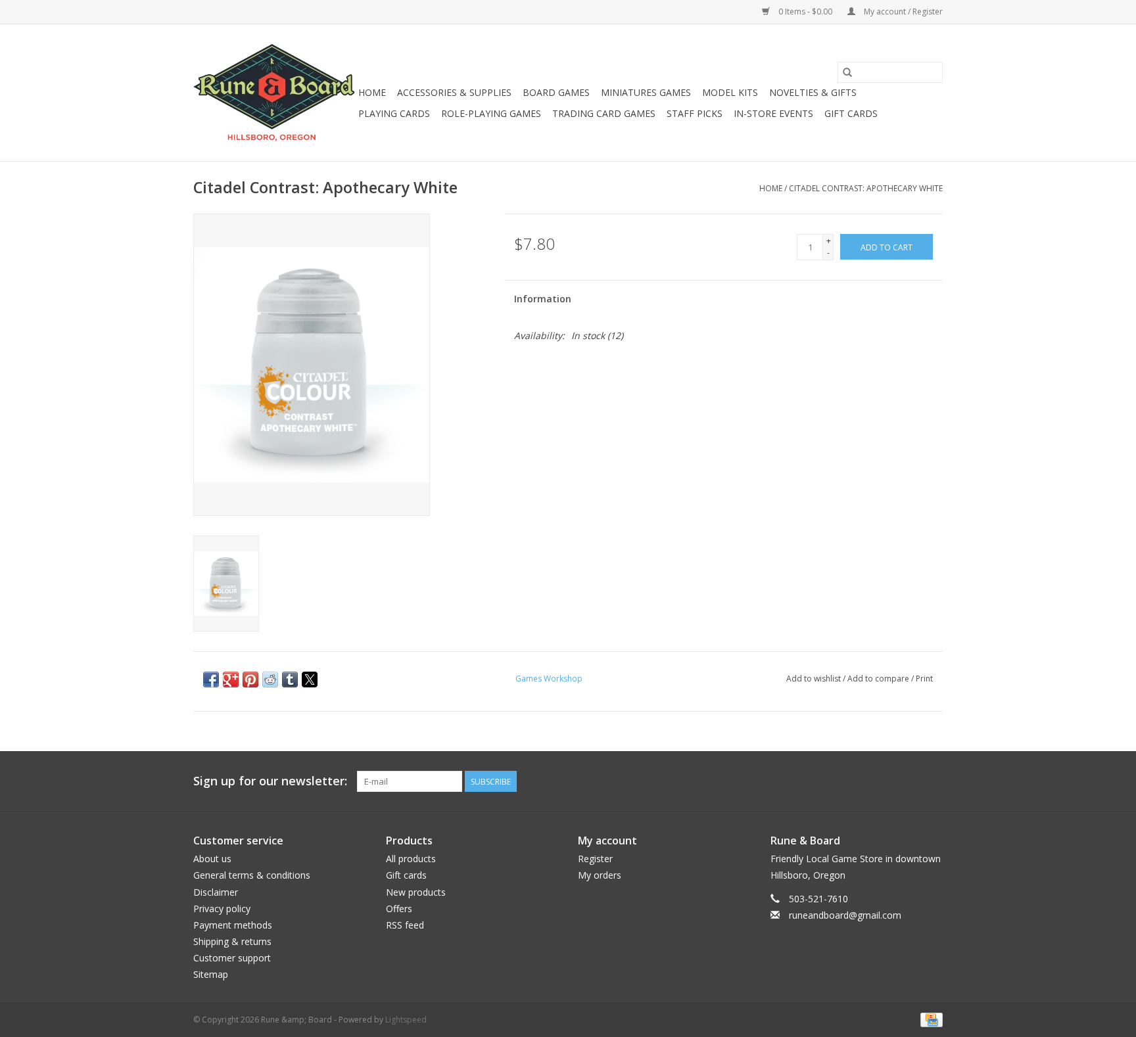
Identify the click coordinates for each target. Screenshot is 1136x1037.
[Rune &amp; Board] (273, 92)
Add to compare (879, 678)
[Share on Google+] (231, 679)
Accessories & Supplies (454, 92)
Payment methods (232, 925)
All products (411, 858)
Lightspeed (406, 1019)
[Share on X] (310, 679)
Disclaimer (215, 892)
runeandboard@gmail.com (845, 915)
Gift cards (851, 113)
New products (416, 892)
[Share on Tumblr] (290, 679)
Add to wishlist (814, 678)
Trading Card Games (603, 113)
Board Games (556, 92)
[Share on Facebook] (211, 679)
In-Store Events (773, 113)
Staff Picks (694, 113)
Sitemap (210, 974)
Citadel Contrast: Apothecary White (866, 188)
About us (212, 858)
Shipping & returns (232, 941)
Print (924, 678)
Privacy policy (221, 908)
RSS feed (405, 925)
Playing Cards (394, 113)
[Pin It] (250, 679)
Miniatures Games (646, 92)
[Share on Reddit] (270, 679)
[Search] (847, 72)
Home (372, 92)
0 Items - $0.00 (805, 11)
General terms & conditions (251, 875)
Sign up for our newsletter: (270, 781)
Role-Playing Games (491, 113)
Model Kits (730, 92)
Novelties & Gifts (813, 92)
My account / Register (902, 11)
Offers (399, 908)
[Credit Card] (929, 1019)
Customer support (232, 958)
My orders (599, 875)
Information (542, 298)
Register (595, 858)
